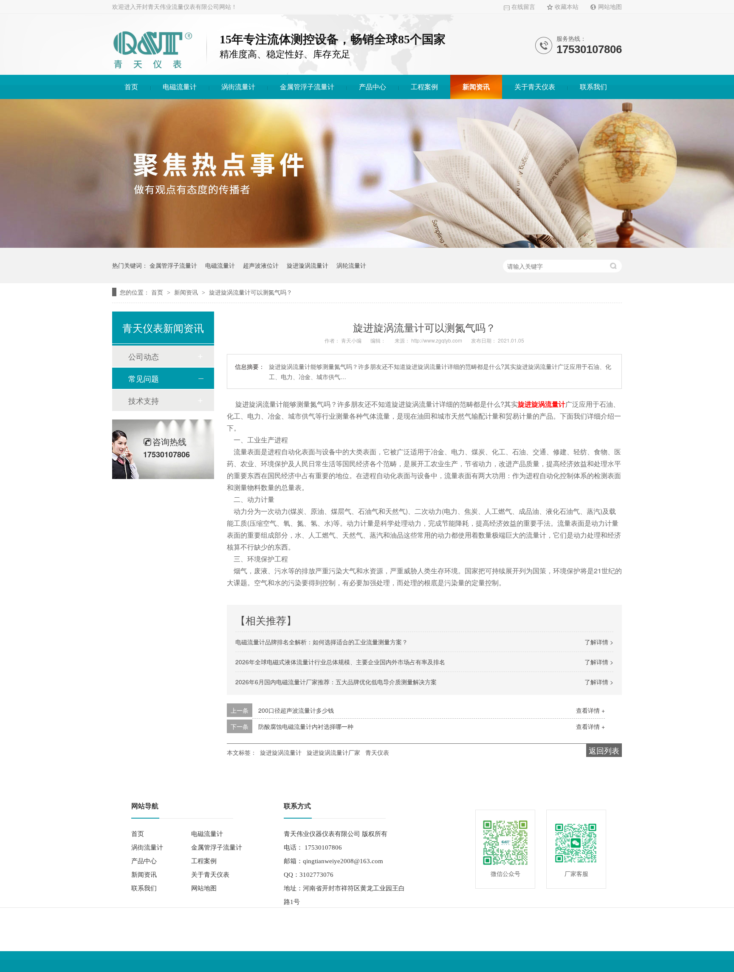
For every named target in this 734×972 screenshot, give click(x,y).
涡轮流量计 (351, 265)
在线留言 (523, 7)
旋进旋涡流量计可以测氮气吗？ (250, 292)
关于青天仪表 (534, 87)
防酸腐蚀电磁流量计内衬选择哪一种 (305, 726)
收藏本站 (567, 7)
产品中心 (372, 87)
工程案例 (424, 87)
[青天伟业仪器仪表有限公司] (152, 70)
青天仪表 (377, 752)
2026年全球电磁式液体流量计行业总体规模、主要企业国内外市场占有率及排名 (340, 661)
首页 (131, 87)
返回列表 (604, 750)
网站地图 (610, 7)
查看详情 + (590, 710)
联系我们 (593, 87)
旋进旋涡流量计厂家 (333, 752)
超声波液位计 (261, 265)
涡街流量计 (238, 87)
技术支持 (143, 400)
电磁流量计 (180, 87)
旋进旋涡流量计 (281, 752)
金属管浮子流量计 (307, 87)
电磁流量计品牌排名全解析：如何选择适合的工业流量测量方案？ (321, 642)
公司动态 (143, 356)
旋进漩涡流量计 (307, 265)
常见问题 (143, 378)
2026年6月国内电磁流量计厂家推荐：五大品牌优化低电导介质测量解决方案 (336, 681)
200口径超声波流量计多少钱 (296, 710)
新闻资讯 (476, 87)
